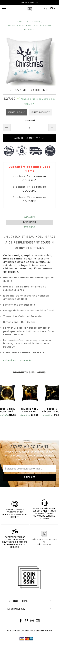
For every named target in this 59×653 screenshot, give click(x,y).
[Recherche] (46, 8)
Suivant (36, 21)
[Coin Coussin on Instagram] (32, 621)
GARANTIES (29, 217)
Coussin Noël (24, 360)
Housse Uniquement (40, 112)
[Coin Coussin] (29, 10)
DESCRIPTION (29, 222)
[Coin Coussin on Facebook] (20, 621)
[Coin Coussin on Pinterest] (26, 621)
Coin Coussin (22, 630)
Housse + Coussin (16, 112)
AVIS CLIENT (29, 227)
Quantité (29, 120)
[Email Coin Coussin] (37, 621)
